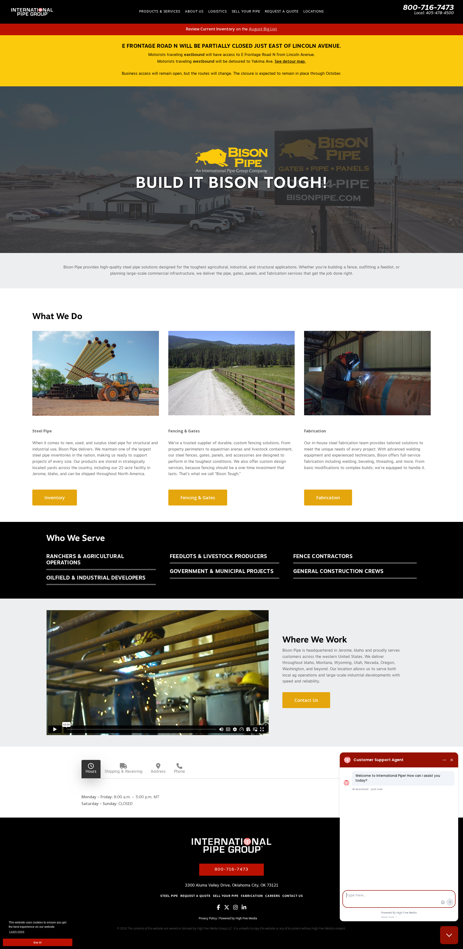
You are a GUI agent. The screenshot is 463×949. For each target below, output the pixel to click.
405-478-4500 (440, 13)
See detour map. (290, 61)
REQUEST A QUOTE (195, 896)
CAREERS (272, 896)
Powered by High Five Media (238, 918)
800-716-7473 (428, 8)
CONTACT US (292, 896)
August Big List (263, 29)
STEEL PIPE (169, 896)
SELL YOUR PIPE (225, 896)
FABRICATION (252, 896)
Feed (261, 918)
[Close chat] (449, 935)
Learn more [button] (16, 931)
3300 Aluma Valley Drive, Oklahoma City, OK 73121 (231, 886)
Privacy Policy (208, 918)
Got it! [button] (38, 942)
